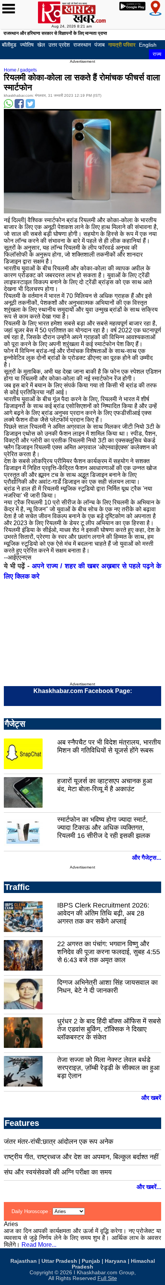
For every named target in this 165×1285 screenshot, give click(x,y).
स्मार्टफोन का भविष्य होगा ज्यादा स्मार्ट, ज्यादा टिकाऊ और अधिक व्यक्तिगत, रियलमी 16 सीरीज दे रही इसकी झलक (103, 827)
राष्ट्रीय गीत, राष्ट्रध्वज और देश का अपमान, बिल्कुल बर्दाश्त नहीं (81, 1157)
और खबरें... (149, 1187)
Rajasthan (23, 1261)
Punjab (91, 1261)
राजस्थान (82, 45)
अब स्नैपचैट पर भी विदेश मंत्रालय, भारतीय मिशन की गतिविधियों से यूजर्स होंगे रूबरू (109, 746)
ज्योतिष (27, 45)
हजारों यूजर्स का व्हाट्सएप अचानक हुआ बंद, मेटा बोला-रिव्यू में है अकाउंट (104, 785)
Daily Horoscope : (32, 1211)
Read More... (38, 1244)
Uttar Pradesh (59, 1261)
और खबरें (151, 1098)
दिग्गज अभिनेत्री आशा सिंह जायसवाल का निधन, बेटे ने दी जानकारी (107, 986)
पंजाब (99, 45)
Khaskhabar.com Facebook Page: (82, 691)
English (148, 45)
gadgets (28, 70)
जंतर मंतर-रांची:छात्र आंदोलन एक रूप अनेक (58, 1141)
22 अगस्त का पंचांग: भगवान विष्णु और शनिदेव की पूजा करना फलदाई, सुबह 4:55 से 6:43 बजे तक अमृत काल (108, 952)
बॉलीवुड (9, 45)
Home (10, 70)
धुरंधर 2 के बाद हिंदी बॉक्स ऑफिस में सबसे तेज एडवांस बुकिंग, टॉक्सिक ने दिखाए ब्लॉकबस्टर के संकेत (109, 1029)
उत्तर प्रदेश (59, 45)
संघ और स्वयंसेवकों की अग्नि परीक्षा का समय (58, 1172)
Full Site (107, 1278)
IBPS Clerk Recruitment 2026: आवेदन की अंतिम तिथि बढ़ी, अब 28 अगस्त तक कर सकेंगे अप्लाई (103, 913)
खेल (41, 45)
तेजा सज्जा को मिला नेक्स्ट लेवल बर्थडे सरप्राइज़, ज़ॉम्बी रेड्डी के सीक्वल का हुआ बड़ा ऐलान (108, 1068)
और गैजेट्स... (146, 857)
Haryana (115, 1261)
